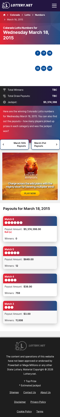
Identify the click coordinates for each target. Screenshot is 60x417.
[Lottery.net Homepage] (4, 15)
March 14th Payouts (20, 144)
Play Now (30, 193)
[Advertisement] (19, 65)
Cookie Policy (24, 411)
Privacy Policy (38, 401)
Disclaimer (20, 401)
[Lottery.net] (17, 7)
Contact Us (29, 392)
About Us (45, 392)
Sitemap (14, 392)
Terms (39, 411)
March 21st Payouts (40, 144)
